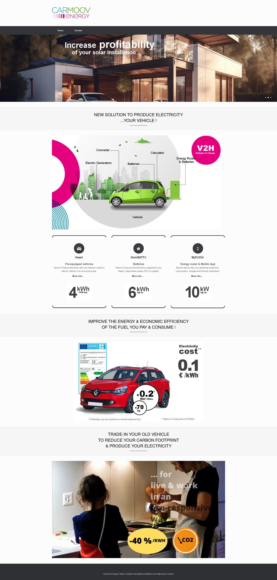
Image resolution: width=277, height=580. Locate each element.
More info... (78, 275)
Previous (2, 66)
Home (60, 30)
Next (274, 66)
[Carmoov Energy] (71, 13)
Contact (78, 30)
